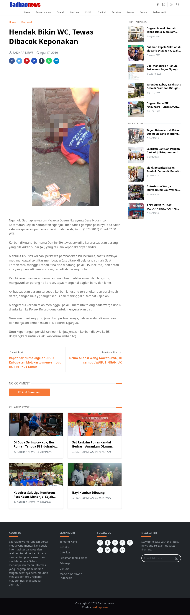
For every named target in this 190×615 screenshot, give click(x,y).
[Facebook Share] (12, 61)
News (27, 12)
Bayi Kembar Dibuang (88, 493)
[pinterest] (122, 543)
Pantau (143, 12)
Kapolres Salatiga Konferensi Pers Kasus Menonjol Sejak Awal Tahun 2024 (35, 497)
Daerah (60, 12)
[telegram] (100, 543)
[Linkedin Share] (34, 61)
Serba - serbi (159, 12)
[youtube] (130, 543)
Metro (130, 12)
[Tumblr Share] (42, 61)
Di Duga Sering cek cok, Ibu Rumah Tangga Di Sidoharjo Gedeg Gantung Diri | (34, 446)
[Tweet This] (19, 61)
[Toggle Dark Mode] (171, 4)
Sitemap (65, 563)
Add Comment (31, 392)
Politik (88, 12)
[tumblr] (108, 543)
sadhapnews (100, 607)
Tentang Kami (68, 541)
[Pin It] (27, 61)
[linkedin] (115, 543)
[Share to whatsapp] (49, 61)
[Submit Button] (177, 558)
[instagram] (164, 4)
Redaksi (64, 547)
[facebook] (158, 4)
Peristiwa (116, 12)
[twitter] (108, 550)
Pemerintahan (43, 12)
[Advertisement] (99, 78)
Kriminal (101, 12)
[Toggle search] (177, 4)
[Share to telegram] (56, 61)
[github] (122, 550)
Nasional (74, 12)
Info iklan (65, 552)
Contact (64, 568)
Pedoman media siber (73, 558)
